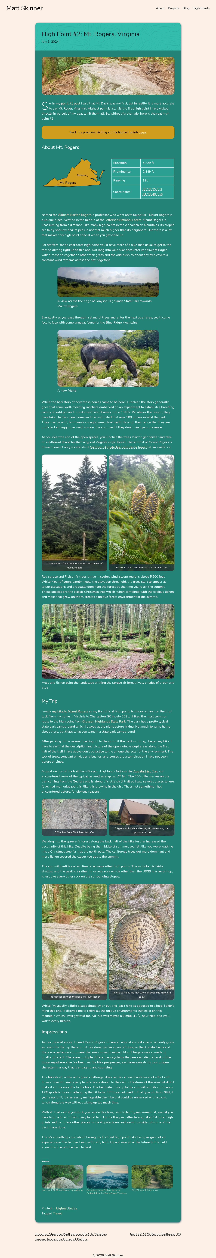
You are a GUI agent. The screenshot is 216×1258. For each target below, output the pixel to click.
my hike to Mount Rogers (70, 711)
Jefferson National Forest (123, 220)
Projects (173, 8)
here (142, 132)
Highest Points (66, 1208)
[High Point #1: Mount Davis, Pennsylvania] (62, 1177)
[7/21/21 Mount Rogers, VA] (152, 1177)
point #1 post (70, 103)
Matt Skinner (24, 8)
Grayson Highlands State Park (104, 721)
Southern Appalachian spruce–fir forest (118, 447)
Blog (186, 8)
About (160, 8)
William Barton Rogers (74, 215)
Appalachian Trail (145, 771)
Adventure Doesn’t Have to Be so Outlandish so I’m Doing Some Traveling (106, 1192)
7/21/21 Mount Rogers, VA (144, 1190)
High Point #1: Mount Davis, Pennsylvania (62, 1190)
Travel (57, 1213)
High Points (201, 8)
